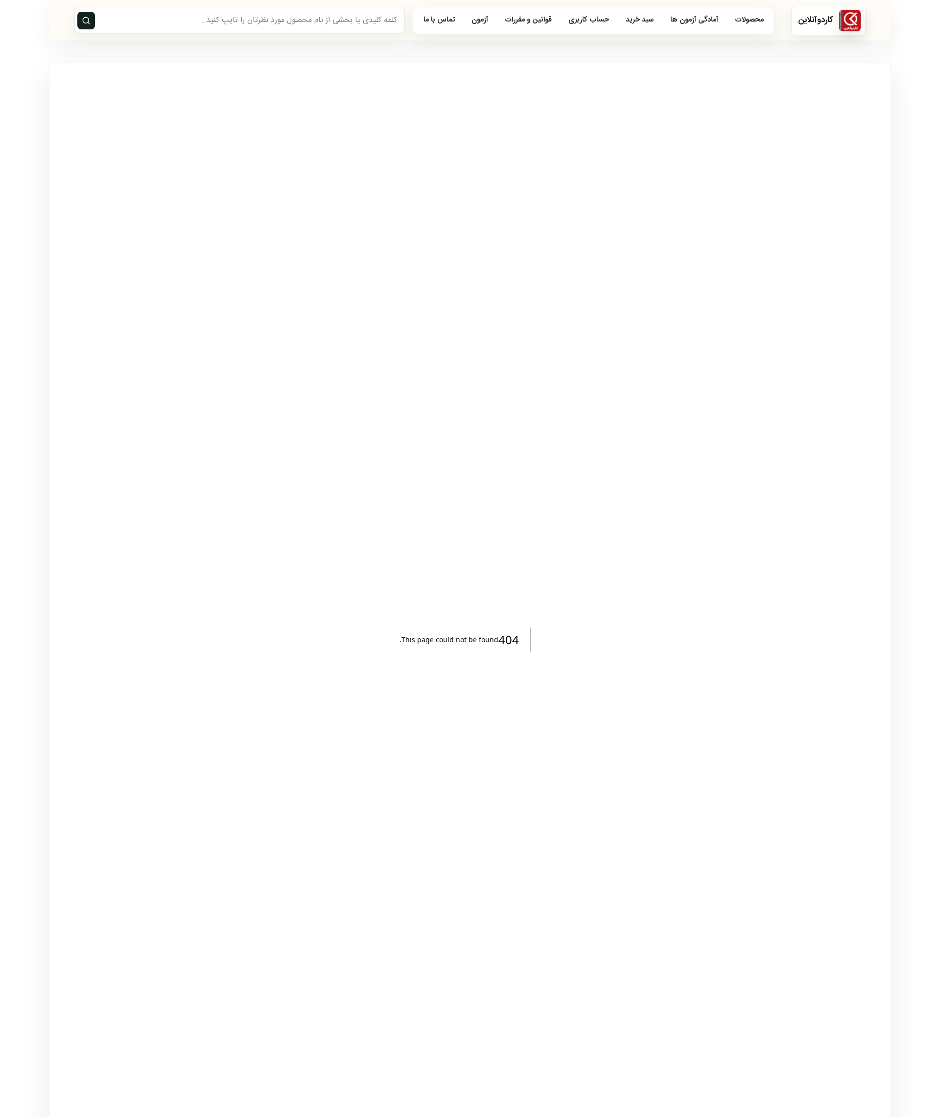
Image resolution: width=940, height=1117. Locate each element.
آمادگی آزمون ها (694, 20)
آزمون (479, 20)
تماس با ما (439, 20)
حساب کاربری (588, 20)
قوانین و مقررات (528, 20)
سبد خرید (640, 20)
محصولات (749, 20)
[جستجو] (86, 20)
